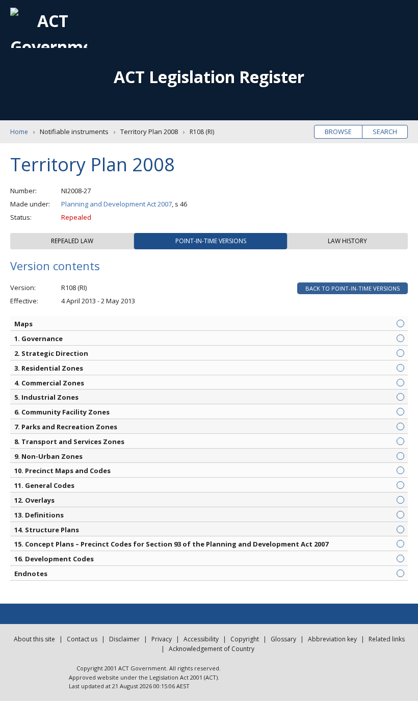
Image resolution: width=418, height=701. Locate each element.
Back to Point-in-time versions (352, 288)
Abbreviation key (332, 639)
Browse (338, 131)
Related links (387, 639)
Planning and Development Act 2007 (116, 204)
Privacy (161, 639)
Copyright (244, 639)
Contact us (82, 639)
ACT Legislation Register (209, 77)
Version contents (55, 265)
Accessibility (201, 639)
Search (385, 131)
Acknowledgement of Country (211, 648)
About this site (34, 639)
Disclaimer (124, 639)
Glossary (283, 639)
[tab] (72, 241)
